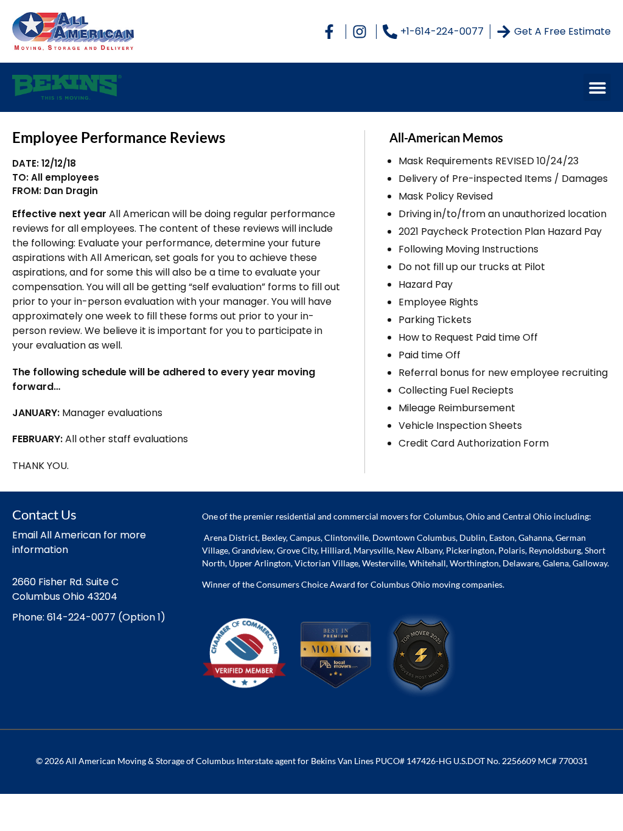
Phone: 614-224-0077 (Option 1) (88, 617)
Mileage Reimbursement (457, 408)
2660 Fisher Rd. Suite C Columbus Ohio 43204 (65, 589)
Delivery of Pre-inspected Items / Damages (503, 179)
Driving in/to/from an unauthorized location (503, 214)
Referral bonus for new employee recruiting (503, 373)
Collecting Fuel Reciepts (456, 390)
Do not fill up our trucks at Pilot (472, 267)
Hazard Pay (426, 284)
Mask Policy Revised (446, 196)
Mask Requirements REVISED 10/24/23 (489, 161)
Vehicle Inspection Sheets (460, 426)
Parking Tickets (435, 320)
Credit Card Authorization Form (474, 443)
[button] (597, 87)
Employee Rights (438, 302)
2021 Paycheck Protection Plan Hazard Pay (500, 231)
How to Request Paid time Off (468, 337)
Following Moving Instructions (468, 249)
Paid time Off (430, 355)
